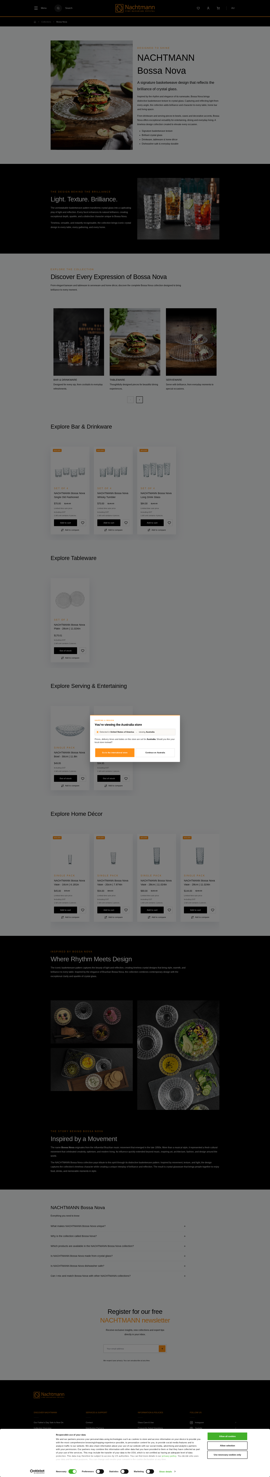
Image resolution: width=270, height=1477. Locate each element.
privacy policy (169, 1456)
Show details (165, 1471)
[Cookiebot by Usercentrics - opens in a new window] (37, 1471)
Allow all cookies (227, 1436)
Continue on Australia (155, 753)
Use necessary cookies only (227, 1455)
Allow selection (227, 1445)
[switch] (100, 1471)
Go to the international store (114, 753)
